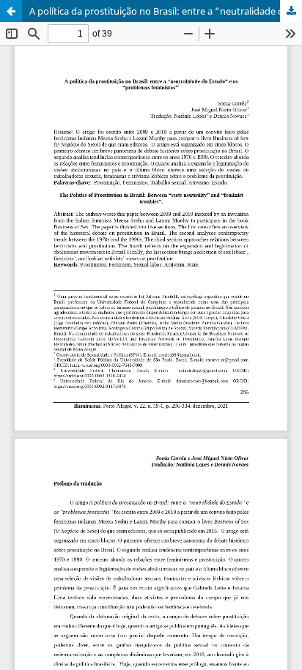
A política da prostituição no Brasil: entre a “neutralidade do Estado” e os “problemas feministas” (165, 11)
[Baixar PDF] (291, 11)
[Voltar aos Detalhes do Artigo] (11, 11)
